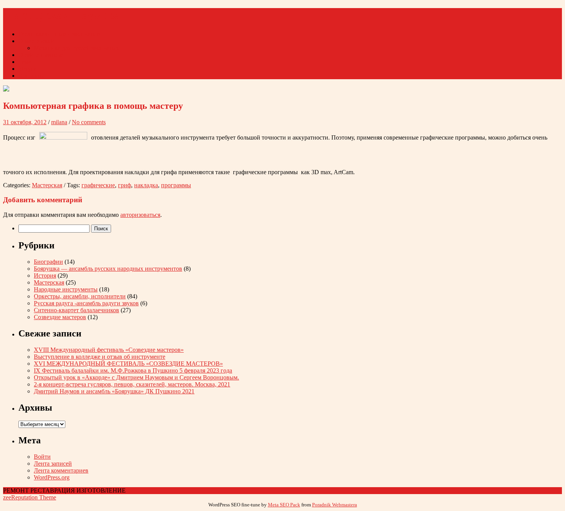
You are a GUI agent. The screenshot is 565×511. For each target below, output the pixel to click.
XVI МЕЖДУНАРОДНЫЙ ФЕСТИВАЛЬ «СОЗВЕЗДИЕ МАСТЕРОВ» (128, 363)
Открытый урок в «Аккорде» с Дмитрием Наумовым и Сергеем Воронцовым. (136, 377)
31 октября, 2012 (25, 122)
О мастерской (36, 41)
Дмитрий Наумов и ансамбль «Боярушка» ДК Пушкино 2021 (114, 391)
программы (176, 185)
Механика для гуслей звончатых (76, 48)
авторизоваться (140, 214)
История (45, 275)
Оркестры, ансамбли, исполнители (80, 296)
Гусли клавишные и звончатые (59, 34)
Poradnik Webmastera (334, 505)
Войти (42, 456)
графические (98, 185)
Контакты (31, 75)
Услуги (27, 68)
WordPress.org (52, 477)
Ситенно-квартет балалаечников (76, 310)
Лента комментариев (61, 470)
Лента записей (53, 463)
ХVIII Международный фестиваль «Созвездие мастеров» (109, 349)
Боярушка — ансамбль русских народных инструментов (108, 268)
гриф (124, 185)
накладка (146, 185)
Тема (24, 61)
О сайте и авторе (40, 55)
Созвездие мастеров (60, 317)
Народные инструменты (66, 289)
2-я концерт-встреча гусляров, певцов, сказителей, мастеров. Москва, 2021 (132, 384)
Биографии (48, 261)
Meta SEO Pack (284, 505)
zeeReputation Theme (29, 497)
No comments (89, 122)
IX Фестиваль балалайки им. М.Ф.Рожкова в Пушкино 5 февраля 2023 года (133, 370)
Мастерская (47, 185)
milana (59, 122)
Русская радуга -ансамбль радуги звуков (86, 303)
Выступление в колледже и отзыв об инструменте (99, 356)
